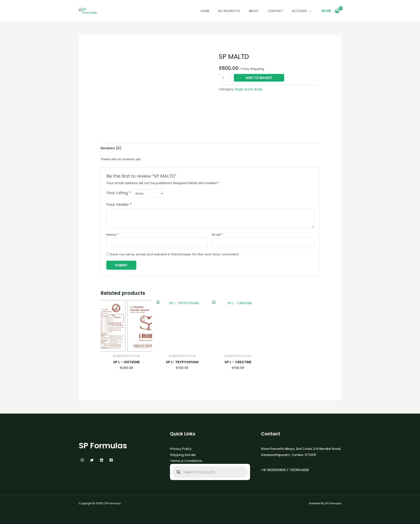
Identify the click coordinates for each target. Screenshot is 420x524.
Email (217, 234)
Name (112, 234)
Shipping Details (183, 454)
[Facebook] (111, 460)
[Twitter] (91, 460)
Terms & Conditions (186, 460)
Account (299, 11)
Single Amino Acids (248, 89)
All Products (229, 11)
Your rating (118, 193)
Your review (119, 204)
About (254, 11)
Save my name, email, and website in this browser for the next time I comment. (174, 254)
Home (205, 11)
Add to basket (259, 77)
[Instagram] (82, 460)
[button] (309, 11)
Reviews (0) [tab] (111, 148)
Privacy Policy (180, 448)
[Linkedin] (101, 460)
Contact (275, 11)
